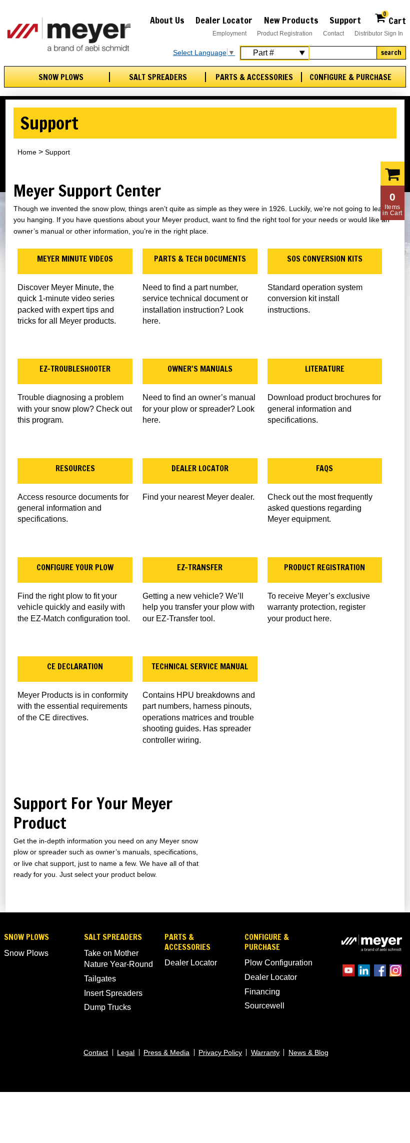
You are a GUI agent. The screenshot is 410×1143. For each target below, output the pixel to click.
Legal (125, 1052)
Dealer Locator (224, 20)
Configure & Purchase (351, 77)
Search (391, 53)
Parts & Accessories (254, 77)
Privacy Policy (220, 1052)
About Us (167, 20)
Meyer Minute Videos (75, 258)
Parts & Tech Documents (200, 258)
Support (345, 20)
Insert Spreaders (113, 993)
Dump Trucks (107, 1007)
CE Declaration (75, 666)
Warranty (265, 1052)
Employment (229, 34)
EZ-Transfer (199, 567)
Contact (333, 34)
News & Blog (308, 1052)
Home (27, 152)
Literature (324, 368)
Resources (75, 468)
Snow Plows (61, 77)
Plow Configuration (278, 962)
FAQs (324, 468)
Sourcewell (264, 1005)
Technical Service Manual (200, 666)
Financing (262, 991)
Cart (394, 19)
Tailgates (100, 978)
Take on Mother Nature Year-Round (118, 958)
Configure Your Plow (75, 567)
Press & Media (167, 1052)
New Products (291, 20)
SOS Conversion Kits (324, 258)
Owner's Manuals (200, 368)
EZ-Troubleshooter (75, 368)
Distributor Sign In (378, 34)
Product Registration (284, 34)
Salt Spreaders (158, 77)
